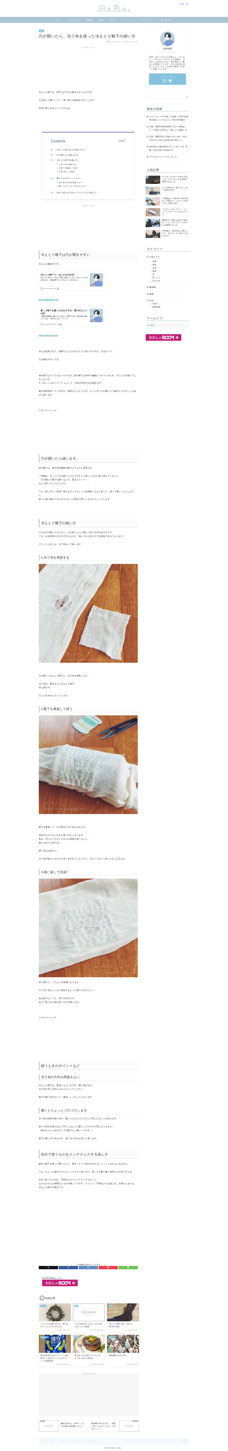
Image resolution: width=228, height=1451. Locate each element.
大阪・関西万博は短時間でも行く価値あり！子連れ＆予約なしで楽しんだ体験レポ (168, 128)
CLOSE (121, 141)
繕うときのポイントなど (68, 178)
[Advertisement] (88, 68)
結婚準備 (156, 307)
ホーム (59, 20)
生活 (112, 20)
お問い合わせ (165, 20)
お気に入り (74, 20)
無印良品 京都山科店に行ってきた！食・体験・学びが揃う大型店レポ (168, 148)
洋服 (154, 261)
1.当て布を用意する (67, 164)
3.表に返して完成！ (67, 171)
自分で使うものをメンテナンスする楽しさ (77, 192)
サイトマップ (146, 20)
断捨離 (89, 20)
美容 (154, 265)
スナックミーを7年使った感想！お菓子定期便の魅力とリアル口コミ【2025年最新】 (168, 118)
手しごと (156, 278)
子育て (155, 304)
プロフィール (127, 20)
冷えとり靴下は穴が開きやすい (71, 149)
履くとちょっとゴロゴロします (72, 186)
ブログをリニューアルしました (163, 157)
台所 (154, 268)
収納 (154, 271)
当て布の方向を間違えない (70, 182)
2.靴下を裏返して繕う (68, 168)
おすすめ (156, 281)
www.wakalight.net (48, 300)
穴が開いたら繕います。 (68, 154)
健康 (101, 20)
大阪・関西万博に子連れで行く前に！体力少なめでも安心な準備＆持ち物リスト (168, 138)
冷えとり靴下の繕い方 (67, 160)
